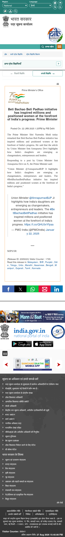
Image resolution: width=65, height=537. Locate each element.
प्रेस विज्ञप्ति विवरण (33, 54)
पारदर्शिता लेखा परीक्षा (13, 427)
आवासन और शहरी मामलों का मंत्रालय (19, 481)
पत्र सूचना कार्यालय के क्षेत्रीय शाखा (19, 392)
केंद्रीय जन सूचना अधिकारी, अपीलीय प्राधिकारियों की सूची (27, 410)
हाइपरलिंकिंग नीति (13, 510)
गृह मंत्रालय (9, 476)
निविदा (28, 514)
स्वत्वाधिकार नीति (51, 510)
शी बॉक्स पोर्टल (10, 449)
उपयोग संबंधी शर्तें (14, 514)
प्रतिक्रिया (53, 514)
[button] (60, 6)
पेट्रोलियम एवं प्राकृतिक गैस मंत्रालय (19, 494)
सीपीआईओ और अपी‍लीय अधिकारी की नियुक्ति (22, 431)
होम (6, 54)
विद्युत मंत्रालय (10, 498)
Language (33, 2)
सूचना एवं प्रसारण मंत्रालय (15, 459)
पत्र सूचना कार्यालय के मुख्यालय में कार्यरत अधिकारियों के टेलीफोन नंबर (31, 384)
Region (5, 2)
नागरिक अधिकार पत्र (13, 423)
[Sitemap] (10, 10)
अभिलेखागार (39, 514)
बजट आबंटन (10, 414)
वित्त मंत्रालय (10, 468)
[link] (32, 316)
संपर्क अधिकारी (10, 405)
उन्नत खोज (49, 46)
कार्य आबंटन (9, 418)
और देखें (60, 502)
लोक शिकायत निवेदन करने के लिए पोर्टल (20, 444)
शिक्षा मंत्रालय (10, 485)
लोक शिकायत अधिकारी (14, 397)
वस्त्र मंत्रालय (10, 464)
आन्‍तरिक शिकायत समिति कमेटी (17, 401)
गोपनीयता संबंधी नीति (33, 510)
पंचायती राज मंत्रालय (13, 490)
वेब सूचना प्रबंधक (12, 440)
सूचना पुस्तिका (10, 436)
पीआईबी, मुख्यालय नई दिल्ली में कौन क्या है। (21, 388)
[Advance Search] (15, 10)
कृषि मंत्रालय (10, 472)
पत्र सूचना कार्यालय (21, 24)
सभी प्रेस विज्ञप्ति (16, 54)
